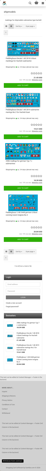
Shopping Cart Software (14, 468)
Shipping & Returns (9, 396)
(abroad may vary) (32, 67)
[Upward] (39, 467)
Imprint (4, 392)
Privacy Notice (7, 400)
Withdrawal (6, 413)
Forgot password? (12, 306)
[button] (6, 26)
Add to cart (23, 85)
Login (23, 297)
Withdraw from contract (12, 461)
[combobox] (19, 26)
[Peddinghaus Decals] (3, 3)
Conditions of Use (8, 405)
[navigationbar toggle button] (43, 3)
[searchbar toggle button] (30, 3)
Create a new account (14, 303)
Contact (5, 409)
